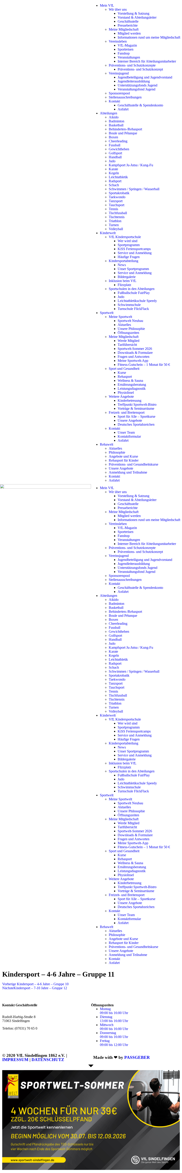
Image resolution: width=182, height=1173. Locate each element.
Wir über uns (118, 9)
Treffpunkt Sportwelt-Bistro (137, 404)
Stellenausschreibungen (125, 97)
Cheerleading (118, 141)
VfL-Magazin (127, 45)
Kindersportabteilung (123, 261)
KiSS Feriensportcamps (134, 249)
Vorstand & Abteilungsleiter (137, 17)
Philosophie (117, 452)
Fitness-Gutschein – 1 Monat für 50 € (144, 364)
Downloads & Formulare (135, 352)
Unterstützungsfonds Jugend (137, 85)
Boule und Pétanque (123, 133)
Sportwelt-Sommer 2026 (135, 349)
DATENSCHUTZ (48, 1059)
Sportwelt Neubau (130, 321)
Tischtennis (117, 217)
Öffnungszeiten (128, 333)
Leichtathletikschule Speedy (137, 301)
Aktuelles (124, 325)
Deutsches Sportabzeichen (136, 424)
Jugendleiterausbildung (134, 81)
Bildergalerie (127, 277)
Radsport (115, 181)
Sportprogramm (129, 245)
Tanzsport (116, 201)
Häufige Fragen (129, 257)
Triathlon (115, 221)
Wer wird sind (127, 241)
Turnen (114, 225)
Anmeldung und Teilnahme (128, 472)
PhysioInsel (126, 392)
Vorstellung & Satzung (133, 13)
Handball (115, 157)
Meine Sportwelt (120, 317)
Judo (112, 161)
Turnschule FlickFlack (133, 309)
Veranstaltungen (129, 57)
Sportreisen (125, 49)
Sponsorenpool (119, 93)
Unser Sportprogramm (133, 269)
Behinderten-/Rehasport (125, 129)
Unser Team (126, 432)
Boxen (113, 137)
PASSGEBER (137, 1057)
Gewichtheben (119, 149)
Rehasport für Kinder (123, 460)
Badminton (116, 121)
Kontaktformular (129, 436)
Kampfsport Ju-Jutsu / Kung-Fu (131, 165)
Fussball (114, 145)
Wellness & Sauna (130, 380)
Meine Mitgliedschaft (123, 29)
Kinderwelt (108, 233)
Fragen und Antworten (133, 356)
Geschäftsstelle (128, 21)
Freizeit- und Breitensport (126, 412)
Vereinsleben (118, 41)
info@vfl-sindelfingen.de (31, 1036)
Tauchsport (116, 205)
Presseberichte (128, 25)
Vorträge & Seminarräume (136, 408)
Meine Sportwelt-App (133, 360)
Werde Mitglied (128, 341)
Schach (114, 185)
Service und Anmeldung (135, 253)
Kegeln (114, 173)
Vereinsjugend (119, 73)
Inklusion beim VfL (122, 281)
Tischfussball (118, 213)
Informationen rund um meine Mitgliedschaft (149, 37)
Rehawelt (106, 444)
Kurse (122, 372)
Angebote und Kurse (123, 456)
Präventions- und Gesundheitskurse (133, 464)
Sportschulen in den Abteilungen (131, 289)
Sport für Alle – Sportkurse (136, 416)
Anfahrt (123, 109)
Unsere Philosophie (131, 329)
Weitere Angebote (121, 396)
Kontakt (114, 101)
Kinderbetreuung (129, 400)
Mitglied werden (129, 33)
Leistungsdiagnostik (132, 388)
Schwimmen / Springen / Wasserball (134, 189)
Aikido (114, 117)
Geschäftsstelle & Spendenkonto (140, 105)
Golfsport (115, 153)
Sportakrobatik (119, 193)
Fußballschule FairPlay (134, 293)
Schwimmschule (129, 305)
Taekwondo (117, 197)
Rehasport (125, 376)
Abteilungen (108, 113)
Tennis (113, 209)
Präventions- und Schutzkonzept (140, 69)
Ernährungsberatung (132, 384)
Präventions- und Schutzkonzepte (132, 65)
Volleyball (116, 229)
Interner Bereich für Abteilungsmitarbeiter (147, 61)
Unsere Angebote (130, 420)
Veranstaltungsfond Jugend (136, 89)
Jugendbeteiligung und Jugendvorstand (145, 77)
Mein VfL (107, 5)
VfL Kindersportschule (125, 237)
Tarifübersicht (127, 345)
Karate (113, 169)
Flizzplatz (124, 285)
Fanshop (124, 53)
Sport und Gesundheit (124, 368)
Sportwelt (106, 313)
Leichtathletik (118, 177)
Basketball (116, 125)
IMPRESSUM (15, 1059)
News (122, 265)
